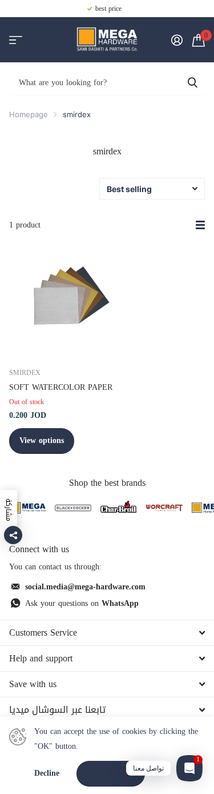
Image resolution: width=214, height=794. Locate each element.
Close (107, 632)
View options (41, 440)
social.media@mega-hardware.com (85, 586)
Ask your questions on (82, 603)
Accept (111, 773)
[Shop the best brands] (27, 508)
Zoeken (192, 82)
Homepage (28, 114)
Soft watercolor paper (60, 387)
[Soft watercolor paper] (67, 299)
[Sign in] (177, 40)
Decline (46, 774)
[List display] (200, 225)
